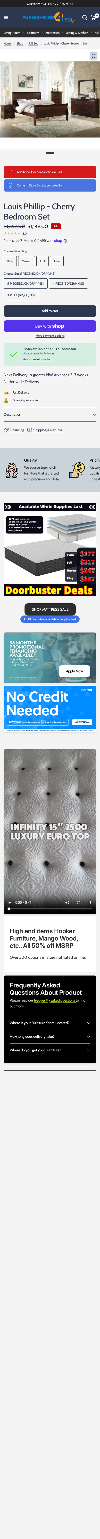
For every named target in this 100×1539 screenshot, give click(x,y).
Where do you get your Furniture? (35, 1050)
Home (7, 43)
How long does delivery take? (32, 1036)
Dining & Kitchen (77, 33)
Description (12, 414)
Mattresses (52, 33)
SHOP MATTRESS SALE (50, 609)
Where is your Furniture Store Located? (39, 1023)
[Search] (85, 17)
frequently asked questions (55, 1000)
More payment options (50, 335)
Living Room (12, 33)
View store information (37, 359)
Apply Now (74, 671)
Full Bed (33, 43)
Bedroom (33, 33)
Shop (20, 43)
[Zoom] (93, 56)
